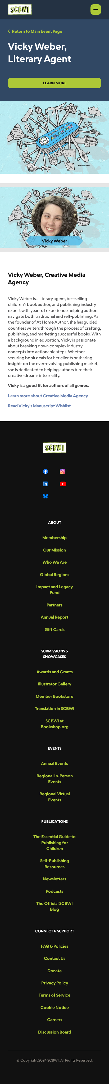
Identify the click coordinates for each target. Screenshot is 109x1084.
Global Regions (54, 574)
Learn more (54, 83)
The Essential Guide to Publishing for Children (54, 842)
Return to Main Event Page (37, 31)
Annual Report (54, 617)
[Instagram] (63, 471)
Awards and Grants (55, 671)
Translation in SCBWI (54, 708)
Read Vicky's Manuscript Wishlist (39, 405)
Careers (54, 1019)
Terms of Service (54, 995)
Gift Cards (55, 629)
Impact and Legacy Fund (54, 589)
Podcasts (54, 891)
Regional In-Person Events (55, 778)
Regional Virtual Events (54, 796)
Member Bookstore (54, 696)
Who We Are (55, 562)
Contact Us (54, 958)
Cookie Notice (54, 1007)
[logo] (20, 9)
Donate (54, 970)
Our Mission (54, 550)
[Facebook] (46, 471)
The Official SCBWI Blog (54, 906)
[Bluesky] (46, 496)
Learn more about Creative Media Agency (48, 395)
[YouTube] (63, 484)
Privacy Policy (54, 982)
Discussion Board (54, 1032)
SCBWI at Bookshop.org (55, 723)
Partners (54, 605)
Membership (54, 537)
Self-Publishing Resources (54, 863)
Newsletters (54, 878)
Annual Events (54, 763)
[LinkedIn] (46, 484)
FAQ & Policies (54, 946)
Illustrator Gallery (54, 683)
